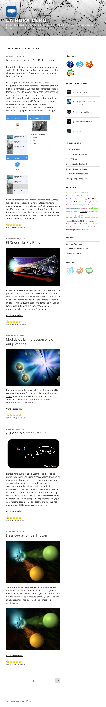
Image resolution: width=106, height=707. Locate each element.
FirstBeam (83, 208)
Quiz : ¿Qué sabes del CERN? (78, 174)
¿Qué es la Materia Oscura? (27, 433)
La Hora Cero (26, 20)
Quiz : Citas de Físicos (75, 149)
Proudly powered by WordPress (18, 701)
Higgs (94, 211)
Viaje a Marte (78, 131)
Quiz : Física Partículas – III (77, 154)
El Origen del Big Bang (23, 243)
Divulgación (82, 205)
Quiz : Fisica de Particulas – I (77, 169)
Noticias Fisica (90, 221)
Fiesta (77, 208)
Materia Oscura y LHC (81, 112)
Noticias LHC (70, 224)
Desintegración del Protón (26, 535)
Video (87, 230)
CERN (91, 199)
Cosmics (95, 202)
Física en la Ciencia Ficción (77, 249)
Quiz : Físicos (71, 159)
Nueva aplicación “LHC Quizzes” (30, 60)
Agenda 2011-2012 (77, 193)
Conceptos (89, 202)
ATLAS (79, 196)
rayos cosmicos (86, 227)
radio (79, 227)
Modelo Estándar (33, 474)
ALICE (86, 193)
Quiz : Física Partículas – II (76, 164)
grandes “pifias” (16, 306)
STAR (9, 396)
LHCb (86, 217)
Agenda (68, 193)
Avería (84, 196)
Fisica (90, 208)
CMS (75, 202)
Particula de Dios (90, 224)
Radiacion (73, 227)
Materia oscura (93, 217)
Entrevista (91, 205)
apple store (41, 98)
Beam (89, 196)
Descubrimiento (71, 205)
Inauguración (70, 217)
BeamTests (70, 199)
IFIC (97, 211)
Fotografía (83, 212)
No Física (69, 221)
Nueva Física (79, 224)
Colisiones (81, 202)
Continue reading (14, 315)
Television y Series (72, 230)
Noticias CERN (78, 221)
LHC (79, 216)
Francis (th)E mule (73, 253)
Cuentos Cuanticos (74, 244)
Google (89, 211)
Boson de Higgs (81, 199)
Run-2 (93, 227)
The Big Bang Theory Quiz (77, 178)
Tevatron (82, 230)
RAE (45, 590)
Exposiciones (70, 208)
